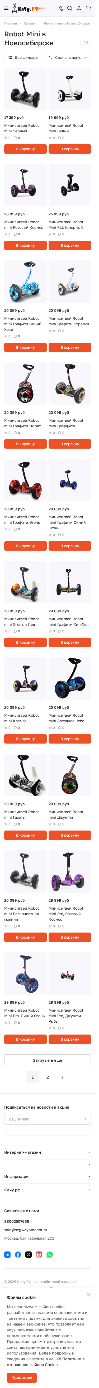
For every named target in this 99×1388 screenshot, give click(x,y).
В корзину (25, 149)
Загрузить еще (47, 1060)
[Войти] (79, 8)
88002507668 (16, 1221)
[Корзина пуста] (88, 8)
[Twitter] (28, 1254)
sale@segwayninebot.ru (25, 1229)
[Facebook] (18, 1254)
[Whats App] (49, 1254)
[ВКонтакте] (7, 1254)
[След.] (62, 1077)
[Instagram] (39, 1254)
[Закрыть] (88, 1294)
